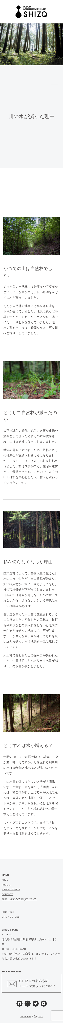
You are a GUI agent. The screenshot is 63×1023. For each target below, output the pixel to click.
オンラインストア (46, 953)
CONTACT (7, 894)
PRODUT (6, 884)
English (38, 1016)
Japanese (25, 1016)
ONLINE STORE (10, 916)
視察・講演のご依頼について (19, 899)
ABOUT (6, 879)
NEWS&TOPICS (11, 889)
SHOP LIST (8, 911)
